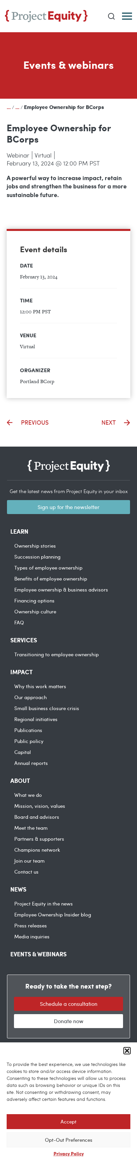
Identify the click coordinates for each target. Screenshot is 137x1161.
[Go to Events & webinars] (17, 107)
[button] (127, 1050)
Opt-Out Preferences (68, 1139)
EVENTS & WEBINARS (38, 954)
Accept (68, 1121)
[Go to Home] (9, 107)
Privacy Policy (69, 1153)
